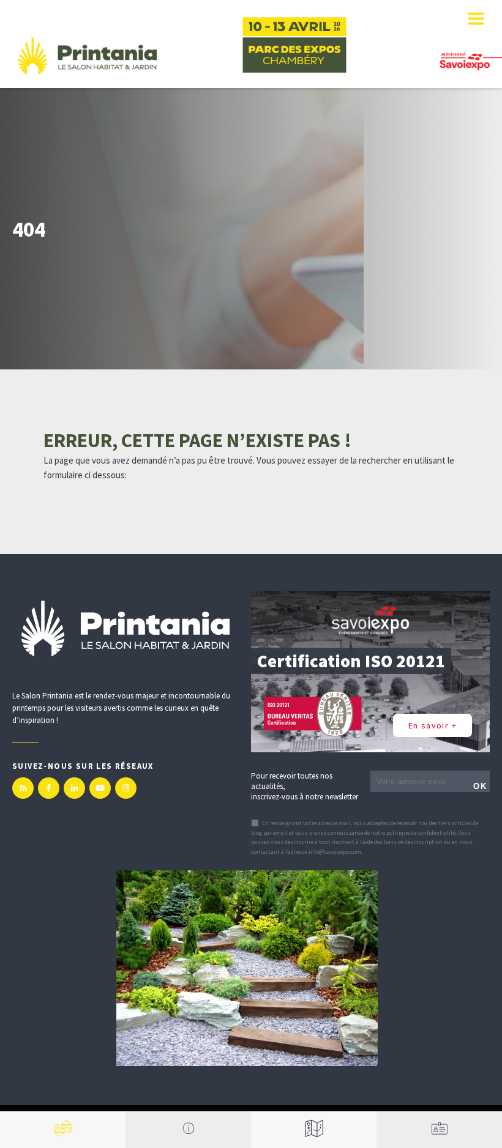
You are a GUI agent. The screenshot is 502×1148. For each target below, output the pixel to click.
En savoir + (432, 725)
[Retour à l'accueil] (87, 56)
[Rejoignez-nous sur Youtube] (100, 788)
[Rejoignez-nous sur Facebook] (48, 788)
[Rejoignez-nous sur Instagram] (126, 788)
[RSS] (23, 788)
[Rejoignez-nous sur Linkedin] (74, 788)
